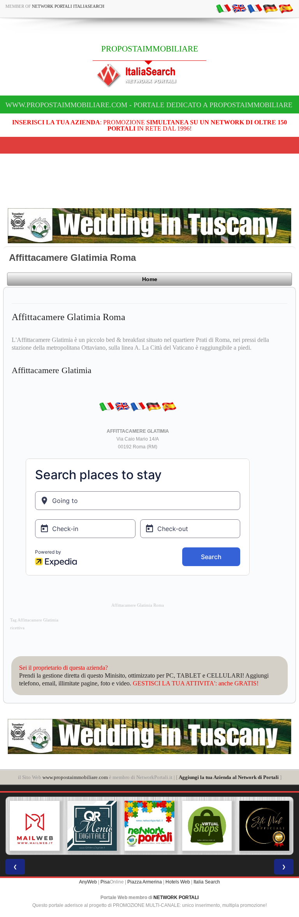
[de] (270, 8)
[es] (286, 8)
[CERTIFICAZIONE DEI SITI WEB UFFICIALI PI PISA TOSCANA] (264, 826)
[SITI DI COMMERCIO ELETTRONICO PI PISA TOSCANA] (207, 826)
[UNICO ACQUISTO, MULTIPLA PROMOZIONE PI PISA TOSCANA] (149, 826)
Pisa (105, 882)
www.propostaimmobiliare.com (75, 777)
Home (149, 279)
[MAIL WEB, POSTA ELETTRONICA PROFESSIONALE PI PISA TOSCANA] (35, 826)
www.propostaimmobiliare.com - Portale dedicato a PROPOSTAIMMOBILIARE (148, 105)
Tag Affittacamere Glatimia (34, 620)
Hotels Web (177, 882)
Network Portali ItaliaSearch (68, 6)
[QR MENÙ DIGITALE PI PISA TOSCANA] (92, 826)
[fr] (254, 8)
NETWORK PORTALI (176, 897)
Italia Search (206, 882)
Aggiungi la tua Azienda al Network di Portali (229, 777)
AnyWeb (88, 882)
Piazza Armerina (144, 882)
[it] (223, 8)
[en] (239, 8)
